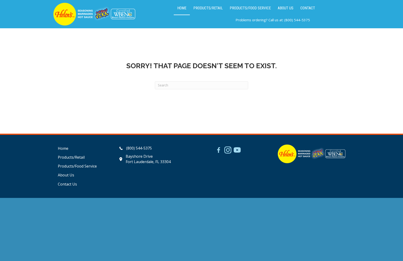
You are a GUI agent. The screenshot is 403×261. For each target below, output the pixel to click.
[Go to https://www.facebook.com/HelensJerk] (218, 151)
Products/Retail (71, 157)
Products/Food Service (77, 166)
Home (63, 148)
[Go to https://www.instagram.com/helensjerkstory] (227, 150)
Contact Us (67, 184)
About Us (66, 175)
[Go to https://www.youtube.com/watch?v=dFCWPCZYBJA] (237, 150)
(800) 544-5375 (297, 20)
